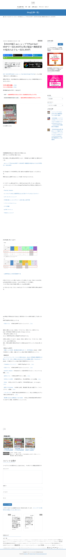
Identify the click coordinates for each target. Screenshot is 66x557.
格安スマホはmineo (8, 387)
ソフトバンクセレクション (10, 203)
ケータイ (57, 545)
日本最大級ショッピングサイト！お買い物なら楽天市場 (17, 200)
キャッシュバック (36, 548)
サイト (4, 498)
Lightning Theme (33, 553)
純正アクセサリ (11, 545)
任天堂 (46, 543)
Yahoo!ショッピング (9, 212)
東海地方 (13, 548)
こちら (31, 323)
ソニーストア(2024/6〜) (13, 541)
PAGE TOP (63, 539)
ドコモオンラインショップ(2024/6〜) (25, 541)
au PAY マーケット (8, 209)
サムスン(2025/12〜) (40, 543)
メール (5, 491)
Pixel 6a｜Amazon (8, 190)
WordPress (26, 553)
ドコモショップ (23, 545)
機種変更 (12, 455)
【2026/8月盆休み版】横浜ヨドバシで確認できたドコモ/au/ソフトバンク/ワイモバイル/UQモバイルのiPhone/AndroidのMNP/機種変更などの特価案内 (57, 134)
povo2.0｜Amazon (8, 370)
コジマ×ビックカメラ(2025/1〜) (38, 541)
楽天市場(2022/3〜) (35, 539)
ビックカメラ (33, 543)
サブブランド (17, 539)
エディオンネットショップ (10, 196)
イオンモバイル (7, 392)
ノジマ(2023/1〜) (19, 543)
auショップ (13, 454)
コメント (5, 468)
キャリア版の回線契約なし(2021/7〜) (27, 454)
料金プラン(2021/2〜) (44, 539)
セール (41, 548)
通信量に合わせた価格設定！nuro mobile (13, 397)
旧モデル (45, 548)
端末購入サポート (26, 543)
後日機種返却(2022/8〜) (10, 543)
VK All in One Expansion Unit (41, 553)
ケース (7, 541)
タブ (12, 539)
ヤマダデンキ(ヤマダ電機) (54, 539)
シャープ (30, 539)
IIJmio (5, 382)
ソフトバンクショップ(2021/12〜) (52, 541)
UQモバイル (7, 323)
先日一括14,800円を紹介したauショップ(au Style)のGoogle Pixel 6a (19, 74)
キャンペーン (38, 454)
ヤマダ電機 (6, 206)
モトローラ (61, 548)
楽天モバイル (7, 375)
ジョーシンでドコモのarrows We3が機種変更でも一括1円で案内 (56, 113)
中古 (45, 541)
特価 (17, 455)
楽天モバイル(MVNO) (24, 539)
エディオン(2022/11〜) (7, 539)
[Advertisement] (33, 27)
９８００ (30, 548)
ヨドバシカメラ (30, 545)
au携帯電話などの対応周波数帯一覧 (12, 273)
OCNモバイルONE (8, 379)
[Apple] (7, 517)
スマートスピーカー (48, 545)
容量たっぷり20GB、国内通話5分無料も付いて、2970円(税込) (18, 350)
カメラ (35, 545)
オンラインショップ (24, 548)
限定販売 (21, 455)
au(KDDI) (15, 452)
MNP (18, 454)
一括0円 (39, 545)
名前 (4, 485)
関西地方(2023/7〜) (7, 548)
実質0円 (53, 545)
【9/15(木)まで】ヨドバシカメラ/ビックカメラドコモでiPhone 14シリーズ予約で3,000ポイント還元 (29, 522)
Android (40, 40)
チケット (17, 548)
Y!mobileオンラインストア (10, 364)
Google (19, 452)
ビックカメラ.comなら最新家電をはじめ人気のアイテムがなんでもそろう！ (21, 193)
